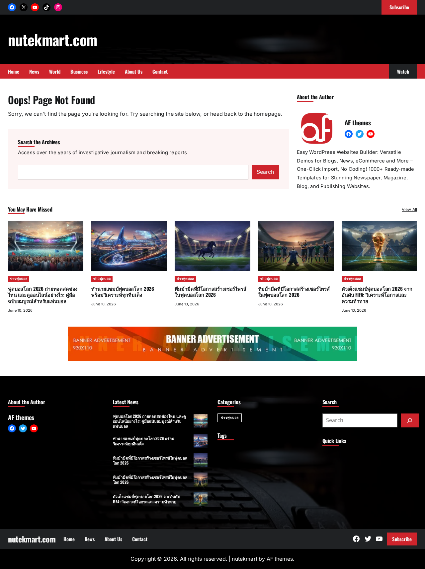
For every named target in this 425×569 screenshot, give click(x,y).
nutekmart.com (52, 39)
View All (409, 209)
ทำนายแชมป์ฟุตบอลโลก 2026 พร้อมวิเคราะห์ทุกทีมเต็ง (122, 291)
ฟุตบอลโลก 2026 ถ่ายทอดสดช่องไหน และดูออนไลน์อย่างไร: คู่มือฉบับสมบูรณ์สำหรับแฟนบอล (42, 295)
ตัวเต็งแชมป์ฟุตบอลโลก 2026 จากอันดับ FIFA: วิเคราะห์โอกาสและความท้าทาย (377, 295)
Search (265, 172)
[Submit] (410, 420)
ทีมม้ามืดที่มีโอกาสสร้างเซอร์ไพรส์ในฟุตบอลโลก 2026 (210, 291)
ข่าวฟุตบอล (18, 279)
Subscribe (402, 538)
